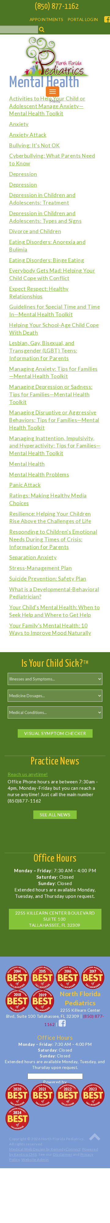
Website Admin (35, 1159)
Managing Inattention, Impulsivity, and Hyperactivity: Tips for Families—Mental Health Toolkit (55, 446)
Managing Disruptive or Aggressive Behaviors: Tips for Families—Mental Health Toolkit (54, 420)
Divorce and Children (35, 231)
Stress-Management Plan (40, 568)
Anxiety (19, 124)
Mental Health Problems (39, 474)
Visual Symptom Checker (55, 733)
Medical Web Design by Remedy (44, 1149)
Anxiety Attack (27, 135)
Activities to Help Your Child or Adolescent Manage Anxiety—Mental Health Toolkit (47, 106)
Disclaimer (62, 1154)
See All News (55, 814)
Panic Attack (25, 485)
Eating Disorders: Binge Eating (46, 260)
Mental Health (27, 464)
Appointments (47, 19)
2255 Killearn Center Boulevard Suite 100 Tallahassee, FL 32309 (55, 919)
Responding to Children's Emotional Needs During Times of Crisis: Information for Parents (53, 539)
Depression (23, 174)
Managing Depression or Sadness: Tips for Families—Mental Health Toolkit (51, 394)
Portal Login (83, 19)
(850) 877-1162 (57, 6)
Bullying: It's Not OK (34, 145)
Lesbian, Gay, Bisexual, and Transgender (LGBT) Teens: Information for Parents (43, 350)
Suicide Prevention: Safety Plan (47, 578)
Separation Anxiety (33, 557)
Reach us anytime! (28, 774)
